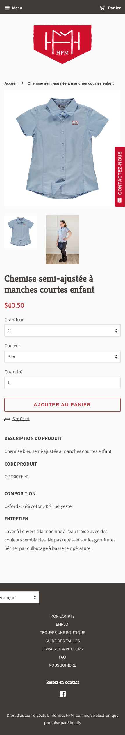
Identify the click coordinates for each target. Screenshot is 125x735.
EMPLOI (62, 624)
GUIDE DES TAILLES (62, 640)
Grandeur (14, 319)
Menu (16, 7)
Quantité (13, 372)
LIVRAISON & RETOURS (62, 649)
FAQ (62, 657)
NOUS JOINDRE (62, 665)
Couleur (12, 345)
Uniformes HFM (60, 715)
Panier (114, 8)
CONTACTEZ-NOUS (119, 174)
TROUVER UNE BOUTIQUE (62, 632)
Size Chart (21, 418)
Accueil (11, 83)
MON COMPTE (62, 616)
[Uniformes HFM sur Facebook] (62, 695)
